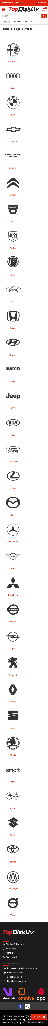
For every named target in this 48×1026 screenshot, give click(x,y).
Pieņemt (40, 1017)
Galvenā (6, 22)
